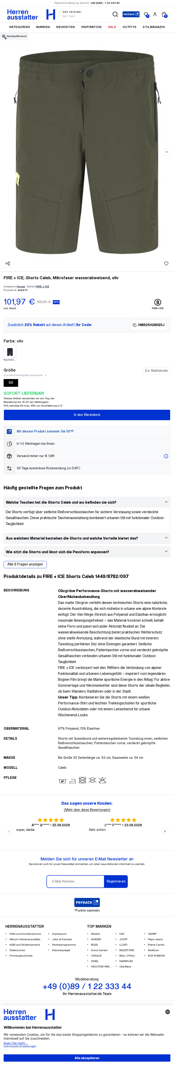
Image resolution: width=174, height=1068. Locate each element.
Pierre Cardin (156, 945)
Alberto (95, 934)
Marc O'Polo (127, 956)
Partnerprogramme (64, 945)
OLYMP (152, 934)
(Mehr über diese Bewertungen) (87, 810)
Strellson (153, 950)
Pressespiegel (61, 950)
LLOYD (123, 945)
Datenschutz (17, 950)
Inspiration (91, 27)
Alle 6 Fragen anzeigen (25, 564)
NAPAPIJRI (126, 961)
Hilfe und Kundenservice (25, 934)
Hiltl (121, 934)
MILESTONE (126, 950)
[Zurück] (6, 38)
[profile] (155, 14)
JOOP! (123, 939)
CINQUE (96, 956)
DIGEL (95, 961)
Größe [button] (10, 370)
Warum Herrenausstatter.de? (27, 939)
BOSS (94, 945)
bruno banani (99, 950)
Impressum (59, 934)
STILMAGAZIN (154, 27)
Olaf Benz (125, 966)
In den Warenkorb (87, 415)
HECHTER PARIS (101, 966)
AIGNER (96, 939)
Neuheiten (65, 27)
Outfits (129, 27)
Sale (112, 27)
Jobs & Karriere (62, 939)
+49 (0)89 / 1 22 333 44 (105, 3)
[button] (115, 14)
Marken (43, 27)
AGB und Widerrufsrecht (25, 945)
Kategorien (19, 27)
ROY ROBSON (156, 956)
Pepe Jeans (155, 939)
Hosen (21, 286)
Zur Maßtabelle (156, 370)
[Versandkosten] (166, 456)
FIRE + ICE (42, 286)
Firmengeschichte (21, 956)
